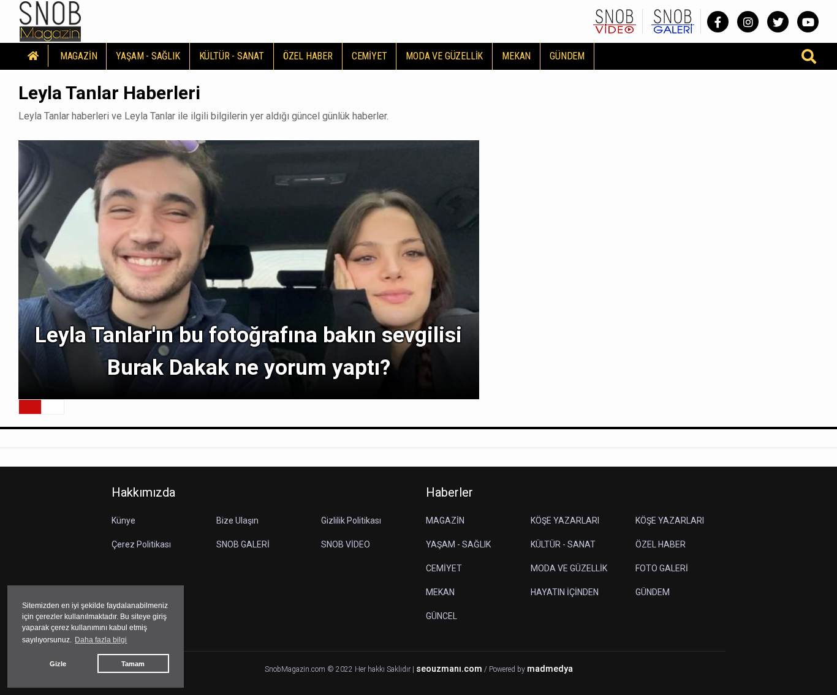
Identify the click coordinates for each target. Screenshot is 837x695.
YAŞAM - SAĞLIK (148, 56)
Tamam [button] (133, 663)
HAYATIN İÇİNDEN (565, 592)
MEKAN (516, 56)
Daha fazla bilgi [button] (101, 640)
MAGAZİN (78, 56)
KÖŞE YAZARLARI (565, 520)
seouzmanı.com (449, 669)
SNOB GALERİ (243, 544)
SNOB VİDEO (345, 544)
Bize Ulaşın (237, 520)
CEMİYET (369, 56)
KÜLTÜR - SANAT (231, 56)
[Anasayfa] (33, 56)
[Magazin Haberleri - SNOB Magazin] (50, 20)
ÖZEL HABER (308, 56)
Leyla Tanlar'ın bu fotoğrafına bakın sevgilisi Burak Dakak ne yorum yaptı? (248, 351)
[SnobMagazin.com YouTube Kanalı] (808, 21)
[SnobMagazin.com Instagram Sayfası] (748, 21)
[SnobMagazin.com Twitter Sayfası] (778, 21)
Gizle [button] (58, 663)
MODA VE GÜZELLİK (444, 56)
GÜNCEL (441, 616)
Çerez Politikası (141, 544)
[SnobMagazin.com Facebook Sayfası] (718, 21)
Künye (123, 520)
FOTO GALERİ (661, 568)
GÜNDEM (567, 56)
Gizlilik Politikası (351, 520)
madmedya (550, 669)
